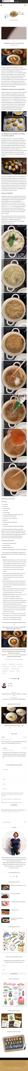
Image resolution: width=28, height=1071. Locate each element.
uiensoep (4, 673)
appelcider (4, 664)
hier (14, 624)
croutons (14, 666)
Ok (8, 1068)
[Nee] (25, 1066)
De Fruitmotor (9, 206)
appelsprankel (12, 664)
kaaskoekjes (11, 100)
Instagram (13, 654)
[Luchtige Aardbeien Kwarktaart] (5, 903)
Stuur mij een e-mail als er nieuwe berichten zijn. (11, 802)
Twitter (18, 654)
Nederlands (7, 1)
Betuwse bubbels (5, 666)
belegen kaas (19, 664)
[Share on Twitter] (12, 678)
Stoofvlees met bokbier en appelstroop (17, 918)
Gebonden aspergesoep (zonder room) (14, 725)
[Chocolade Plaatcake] (5, 895)
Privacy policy (16, 1068)
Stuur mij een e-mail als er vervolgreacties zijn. (11, 799)
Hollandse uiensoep (15, 668)
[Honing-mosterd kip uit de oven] (5, 887)
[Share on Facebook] (11, 678)
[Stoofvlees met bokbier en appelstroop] (5, 920)
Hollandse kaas (5, 668)
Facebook (8, 654)
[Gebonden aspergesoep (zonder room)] (14, 715)
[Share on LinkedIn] (15, 678)
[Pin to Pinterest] (14, 678)
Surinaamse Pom (14, 910)
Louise (10, 683)
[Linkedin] (15, 1)
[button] (2, 717)
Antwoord (24, 748)
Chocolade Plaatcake (15, 893)
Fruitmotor (20, 666)
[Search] (26, 5)
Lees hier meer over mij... (14, 867)
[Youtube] (17, 1)
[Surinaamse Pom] (5, 912)
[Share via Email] (18, 678)
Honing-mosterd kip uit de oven (18, 885)
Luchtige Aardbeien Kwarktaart (18, 901)
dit (12, 138)
